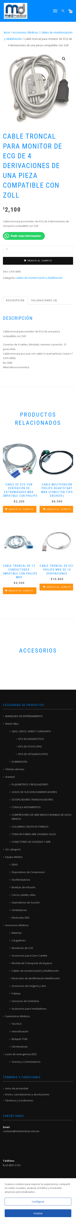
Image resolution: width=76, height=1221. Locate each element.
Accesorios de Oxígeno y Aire (29, 986)
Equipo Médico (14, 857)
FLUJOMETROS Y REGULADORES (30, 784)
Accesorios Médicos (25, 32)
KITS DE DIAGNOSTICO (31, 739)
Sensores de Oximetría (25, 1001)
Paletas (16, 993)
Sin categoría (13, 849)
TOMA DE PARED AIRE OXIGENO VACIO (34, 834)
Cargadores (19, 940)
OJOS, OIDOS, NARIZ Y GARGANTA (31, 731)
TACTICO (17, 1024)
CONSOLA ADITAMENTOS (26, 807)
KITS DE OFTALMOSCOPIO (33, 754)
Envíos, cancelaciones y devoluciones (27, 1094)
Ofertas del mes (14, 769)
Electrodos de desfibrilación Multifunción (36, 978)
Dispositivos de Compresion (28, 872)
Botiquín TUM (19, 1039)
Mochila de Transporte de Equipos (32, 963)
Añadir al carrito (39, 260)
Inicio (7, 32)
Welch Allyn (12, 723)
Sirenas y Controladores (26, 1061)
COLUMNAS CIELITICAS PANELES (30, 826)
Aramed (10, 777)
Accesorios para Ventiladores (29, 1008)
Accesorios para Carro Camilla (29, 955)
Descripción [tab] (15, 300)
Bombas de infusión (23, 887)
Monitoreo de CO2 (22, 948)
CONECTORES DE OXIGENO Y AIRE (31, 841)
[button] (63, 58)
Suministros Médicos (17, 1016)
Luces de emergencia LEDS (21, 1054)
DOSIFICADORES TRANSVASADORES (32, 799)
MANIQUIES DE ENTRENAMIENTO (24, 716)
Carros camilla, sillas (24, 895)
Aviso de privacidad (16, 1088)
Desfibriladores (21, 879)
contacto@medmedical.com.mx (21, 1131)
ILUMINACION (19, 761)
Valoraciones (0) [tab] (44, 300)
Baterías (17, 933)
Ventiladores (19, 910)
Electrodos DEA (20, 917)
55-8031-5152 (13, 1165)
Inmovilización (20, 1031)
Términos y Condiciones (19, 1100)
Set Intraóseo (20, 1046)
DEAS (15, 864)
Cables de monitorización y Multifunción (39, 277)
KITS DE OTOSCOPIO (30, 746)
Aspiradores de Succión (26, 902)
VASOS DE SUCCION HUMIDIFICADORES (34, 792)
